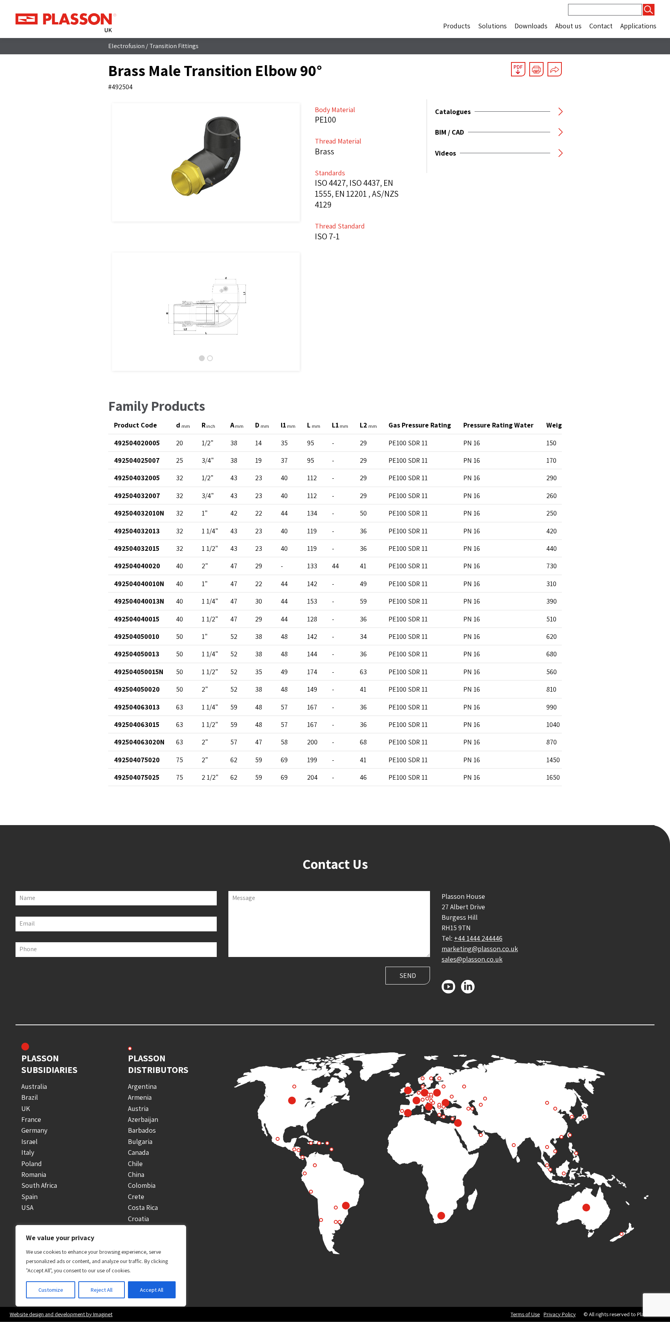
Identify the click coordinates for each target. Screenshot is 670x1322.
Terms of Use (525, 1314)
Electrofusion (126, 46)
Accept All (151, 1289)
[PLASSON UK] (66, 21)
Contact (601, 25)
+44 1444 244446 (478, 938)
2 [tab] (210, 358)
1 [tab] (202, 358)
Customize (50, 1289)
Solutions (492, 25)
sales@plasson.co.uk (472, 959)
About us (568, 25)
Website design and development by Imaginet (61, 1314)
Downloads (531, 25)
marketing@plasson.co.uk (480, 948)
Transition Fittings (174, 46)
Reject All (101, 1289)
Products (456, 25)
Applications (638, 25)
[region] (101, 1265)
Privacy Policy (560, 1314)
